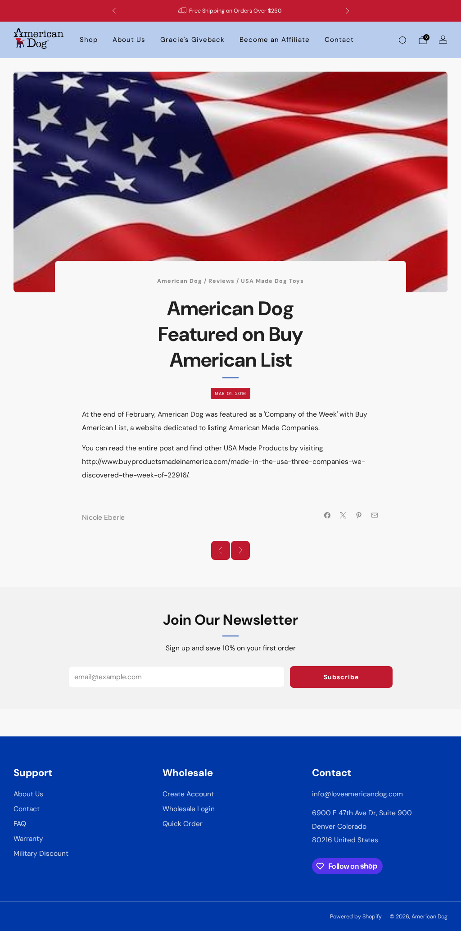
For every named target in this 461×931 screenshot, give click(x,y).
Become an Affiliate (275, 39)
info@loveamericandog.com (357, 794)
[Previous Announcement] (114, 11)
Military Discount (41, 853)
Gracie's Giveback (192, 39)
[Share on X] (343, 515)
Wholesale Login (189, 808)
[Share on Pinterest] (358, 515)
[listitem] (231, 11)
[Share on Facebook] (327, 515)
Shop (89, 39)
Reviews (221, 281)
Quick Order (183, 823)
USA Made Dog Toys (272, 281)
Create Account (188, 794)
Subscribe (341, 677)
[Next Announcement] (347, 11)
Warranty (28, 838)
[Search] (402, 40)
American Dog (179, 281)
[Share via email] (375, 515)
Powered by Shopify (356, 916)
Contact (339, 39)
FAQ (20, 823)
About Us (129, 39)
